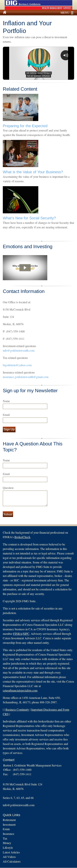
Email (6, 415)
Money (7, 843)
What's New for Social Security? (29, 218)
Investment (9, 824)
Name (6, 401)
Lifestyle (8, 847)
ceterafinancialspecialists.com (20, 690)
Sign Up (9, 429)
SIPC (26, 634)
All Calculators (12, 861)
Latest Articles (11, 852)
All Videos (9, 857)
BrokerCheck (22, 537)
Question (8, 488)
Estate (6, 829)
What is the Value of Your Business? (33, 172)
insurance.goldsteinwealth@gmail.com (25, 377)
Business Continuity (17, 709)
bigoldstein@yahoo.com (17, 365)
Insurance (8, 834)
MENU (65, 12)
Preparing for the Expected (25, 126)
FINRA (17, 634)
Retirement (9, 820)
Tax (5, 838)
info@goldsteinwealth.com (18, 350)
